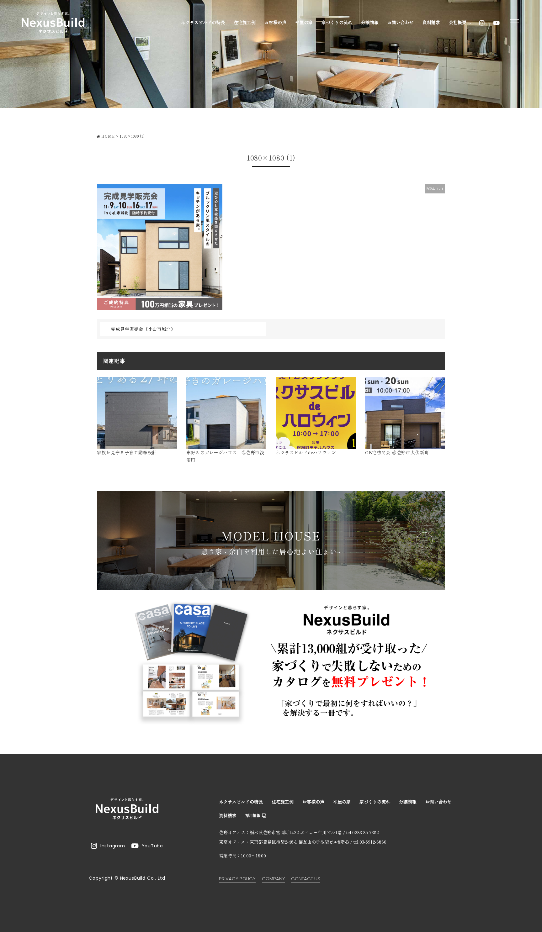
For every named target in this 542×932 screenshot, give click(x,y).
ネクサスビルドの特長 (203, 22)
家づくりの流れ (336, 22)
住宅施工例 (245, 22)
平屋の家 (304, 22)
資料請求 (431, 22)
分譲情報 (370, 22)
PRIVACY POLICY (237, 878)
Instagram (112, 846)
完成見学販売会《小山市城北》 (143, 329)
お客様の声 (275, 22)
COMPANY (273, 878)
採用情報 (252, 815)
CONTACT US (305, 878)
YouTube (152, 846)
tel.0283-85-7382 (362, 832)
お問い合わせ (400, 22)
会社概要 (458, 22)
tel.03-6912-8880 (369, 842)
